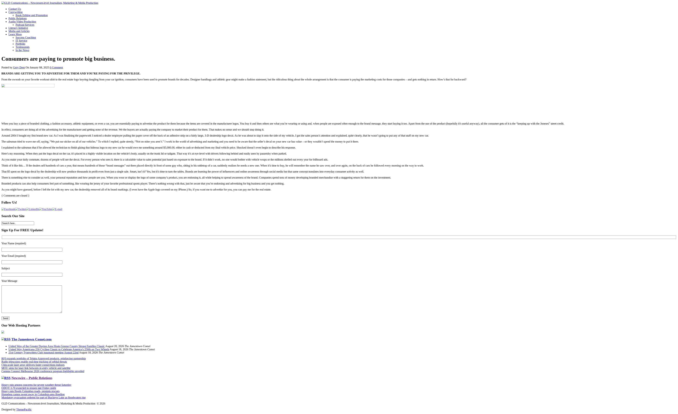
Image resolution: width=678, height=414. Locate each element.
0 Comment (56, 67)
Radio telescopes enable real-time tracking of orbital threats (34, 361)
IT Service (21, 40)
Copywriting (15, 12)
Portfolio (20, 43)
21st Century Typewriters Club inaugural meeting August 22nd (43, 352)
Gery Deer (19, 67)
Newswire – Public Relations (31, 378)
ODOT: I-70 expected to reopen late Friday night (28, 387)
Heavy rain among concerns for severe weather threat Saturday (36, 384)
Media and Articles (18, 31)
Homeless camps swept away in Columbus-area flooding (33, 394)
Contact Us (14, 8)
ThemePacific (24, 409)
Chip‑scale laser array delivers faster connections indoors (32, 364)
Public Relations (17, 18)
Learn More (15, 34)
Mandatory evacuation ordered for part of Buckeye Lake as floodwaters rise (43, 397)
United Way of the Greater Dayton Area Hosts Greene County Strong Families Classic (56, 346)
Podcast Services (25, 24)
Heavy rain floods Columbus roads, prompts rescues (30, 391)
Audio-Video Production (22, 21)
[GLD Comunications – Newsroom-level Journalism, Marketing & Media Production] (49, 2)
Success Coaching (26, 37)
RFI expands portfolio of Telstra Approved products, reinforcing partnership (43, 358)
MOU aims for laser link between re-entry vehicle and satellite (35, 368)
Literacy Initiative (18, 27)
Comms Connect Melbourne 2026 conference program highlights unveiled (42, 371)
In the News (22, 50)
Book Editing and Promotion (32, 15)
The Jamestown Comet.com (31, 339)
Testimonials (22, 47)
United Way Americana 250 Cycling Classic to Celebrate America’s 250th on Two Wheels (58, 349)
